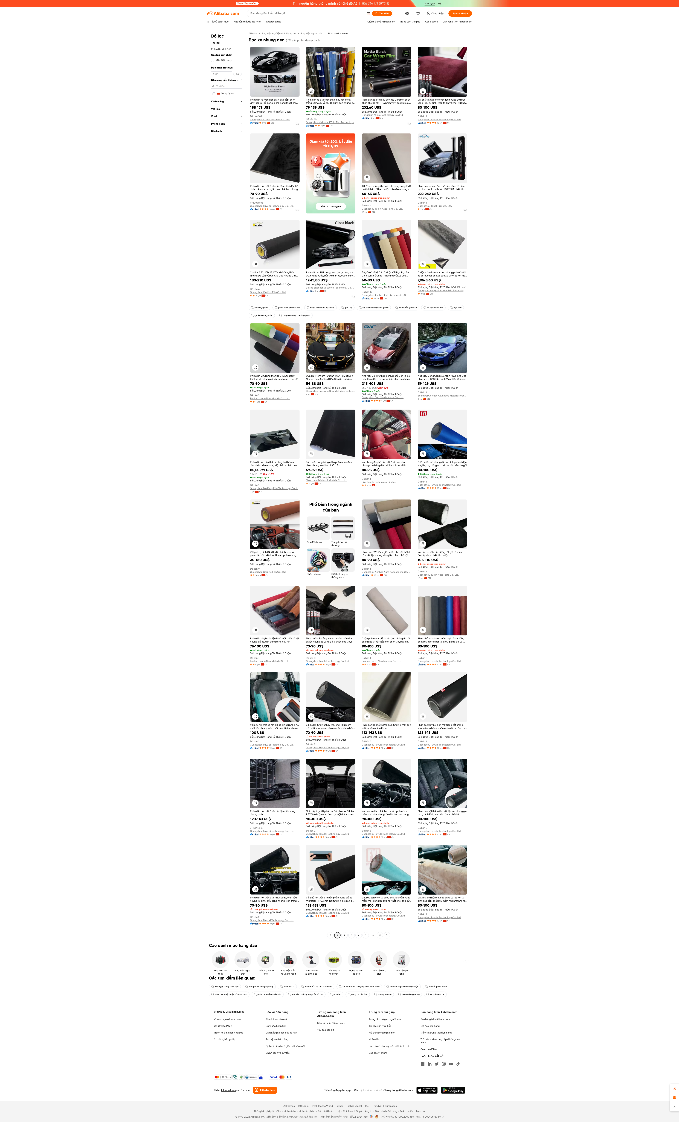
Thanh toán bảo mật (277, 1019)
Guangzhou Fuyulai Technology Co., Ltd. (439, 119)
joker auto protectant (289, 307)
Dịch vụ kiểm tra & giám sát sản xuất (285, 1046)
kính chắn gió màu (408, 307)
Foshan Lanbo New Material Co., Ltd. (270, 398)
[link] (674, 1088)
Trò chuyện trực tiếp (380, 1025)
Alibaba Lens (228, 1090)
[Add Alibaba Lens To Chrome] (265, 1090)
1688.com (303, 1105)
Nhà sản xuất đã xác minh (331, 1023)
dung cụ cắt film (359, 994)
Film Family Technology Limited (379, 482)
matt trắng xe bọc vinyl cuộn (404, 986)
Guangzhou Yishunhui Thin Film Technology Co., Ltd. (330, 122)
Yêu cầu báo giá (325, 1029)
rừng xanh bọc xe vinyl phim (296, 315)
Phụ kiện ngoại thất (311, 33)
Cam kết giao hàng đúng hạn (281, 1032)
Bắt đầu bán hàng (430, 1025)
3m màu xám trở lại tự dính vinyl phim (361, 986)
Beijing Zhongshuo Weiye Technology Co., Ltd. (330, 287)
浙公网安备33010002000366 (397, 1116)
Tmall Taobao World (322, 1105)
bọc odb (458, 307)
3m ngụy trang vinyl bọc (227, 986)
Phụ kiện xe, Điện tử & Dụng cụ (279, 33)
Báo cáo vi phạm (378, 1052)
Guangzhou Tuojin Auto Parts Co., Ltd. (382, 208)
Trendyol (377, 1105)
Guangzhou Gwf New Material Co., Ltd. (383, 397)
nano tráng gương (411, 994)
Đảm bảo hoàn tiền (276, 1025)
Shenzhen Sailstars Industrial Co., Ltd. (326, 480)
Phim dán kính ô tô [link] (337, 33)
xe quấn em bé (437, 994)
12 (380, 935)
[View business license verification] (371, 1116)
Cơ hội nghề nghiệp (224, 1039)
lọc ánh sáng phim (263, 315)
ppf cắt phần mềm (438, 986)
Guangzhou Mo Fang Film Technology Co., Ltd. (275, 488)
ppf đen (337, 994)
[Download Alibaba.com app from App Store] (427, 1090)
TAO (367, 1105)
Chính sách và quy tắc (278, 1052)
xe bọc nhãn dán (435, 307)
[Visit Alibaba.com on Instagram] (444, 1064)
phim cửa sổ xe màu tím (269, 994)
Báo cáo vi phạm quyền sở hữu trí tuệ (389, 1046)
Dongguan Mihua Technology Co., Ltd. (382, 114)
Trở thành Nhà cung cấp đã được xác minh (440, 1041)
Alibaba (253, 33)
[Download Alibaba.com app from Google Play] (453, 1090)
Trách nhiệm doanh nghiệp (228, 1032)
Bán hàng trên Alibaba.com (435, 1019)
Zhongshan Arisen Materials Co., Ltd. (270, 119)
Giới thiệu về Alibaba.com (229, 1011)
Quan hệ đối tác (429, 1049)
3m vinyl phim (261, 307)
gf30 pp (348, 307)
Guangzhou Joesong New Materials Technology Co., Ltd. (330, 391)
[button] (368, 13)
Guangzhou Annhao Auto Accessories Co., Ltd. (386, 295)
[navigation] (226, 485)
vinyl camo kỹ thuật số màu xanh (231, 994)
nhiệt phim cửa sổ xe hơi (322, 307)
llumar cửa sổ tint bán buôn (318, 986)
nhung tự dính (384, 994)
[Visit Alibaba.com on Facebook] (422, 1064)
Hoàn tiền (374, 1039)
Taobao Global (354, 1105)
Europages (391, 1105)
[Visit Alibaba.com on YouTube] (451, 1064)
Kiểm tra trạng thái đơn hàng (436, 1032)
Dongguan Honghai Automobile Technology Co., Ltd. (442, 290)
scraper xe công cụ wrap (261, 986)
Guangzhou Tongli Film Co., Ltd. (435, 205)
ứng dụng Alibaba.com (399, 1090)
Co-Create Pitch (223, 1025)
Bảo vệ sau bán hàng (277, 1039)
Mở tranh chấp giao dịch (382, 1032)
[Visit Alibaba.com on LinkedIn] (430, 1064)
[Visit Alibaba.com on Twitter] (437, 1064)
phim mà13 (289, 986)
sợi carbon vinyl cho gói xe (375, 307)
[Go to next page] (387, 935)
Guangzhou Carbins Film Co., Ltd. (268, 292)
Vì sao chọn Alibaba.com (227, 1019)
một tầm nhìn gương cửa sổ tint (307, 994)
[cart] (418, 14)
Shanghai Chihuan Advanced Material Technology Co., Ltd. (442, 395)
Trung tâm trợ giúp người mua (385, 1019)
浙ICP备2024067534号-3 (430, 1116)
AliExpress (289, 1105)
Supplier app (343, 1090)
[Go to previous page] (330, 935)
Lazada (339, 1105)
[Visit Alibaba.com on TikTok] (458, 1064)
